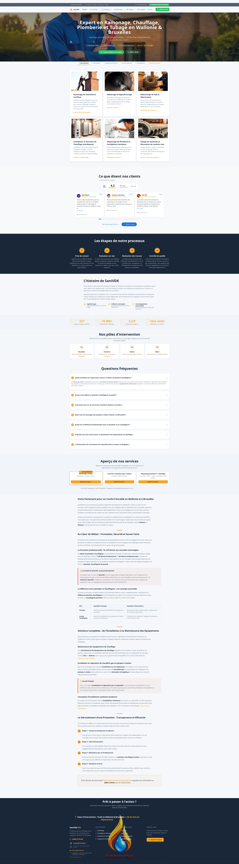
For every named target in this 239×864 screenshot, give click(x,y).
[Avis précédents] (72, 205)
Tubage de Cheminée (104, 839)
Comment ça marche (111, 63)
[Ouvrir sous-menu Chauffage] (99, 9)
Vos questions (141, 63)
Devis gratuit (141, 9)
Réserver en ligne (156, 840)
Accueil (84, 9)
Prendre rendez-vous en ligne (160, 4)
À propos (124, 830)
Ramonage (100, 830)
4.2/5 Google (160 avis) (77, 850)
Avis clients (96, 63)
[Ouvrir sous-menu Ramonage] (124, 9)
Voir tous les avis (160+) (109, 224)
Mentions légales (126, 839)
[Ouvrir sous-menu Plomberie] (112, 9)
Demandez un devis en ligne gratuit (117, 780)
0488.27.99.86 (163, 9)
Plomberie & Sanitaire (104, 836)
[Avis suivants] (167, 205)
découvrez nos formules (86, 658)
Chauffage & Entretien (104, 833)
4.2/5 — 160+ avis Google (146, 45)
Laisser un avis (130, 224)
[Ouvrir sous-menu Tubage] (135, 9)
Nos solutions (84, 63)
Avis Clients (124, 833)
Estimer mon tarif (155, 63)
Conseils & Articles (127, 836)
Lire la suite (80, 210)
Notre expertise (127, 63)
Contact (150, 9)
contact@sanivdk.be (79, 843)
